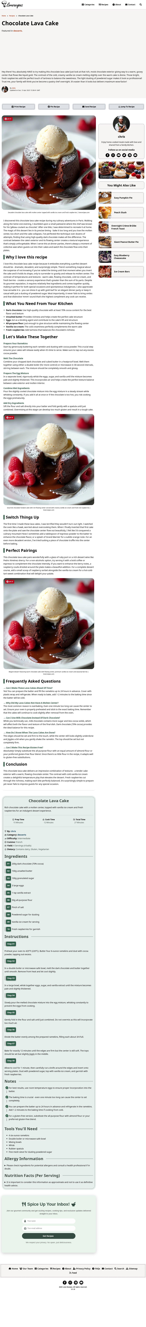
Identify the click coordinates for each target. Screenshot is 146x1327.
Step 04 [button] (11, 995)
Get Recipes (48, 1236)
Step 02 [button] (11, 961)
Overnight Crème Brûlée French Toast (123, 227)
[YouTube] (119, 155)
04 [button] (8, 885)
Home (4, 16)
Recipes (12, 16)
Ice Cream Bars (122, 271)
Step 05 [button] (11, 1012)
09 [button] (8, 921)
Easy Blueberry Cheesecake (121, 257)
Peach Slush (120, 212)
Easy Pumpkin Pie (123, 197)
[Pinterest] (130, 155)
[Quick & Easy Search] (140, 5)
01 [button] (8, 863)
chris (13, 831)
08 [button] (8, 914)
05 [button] (8, 892)
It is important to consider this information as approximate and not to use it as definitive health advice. (48, 1184)
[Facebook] (107, 155)
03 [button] (8, 878)
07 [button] (8, 907)
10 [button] (8, 929)
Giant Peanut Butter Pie (126, 242)
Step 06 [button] (11, 1029)
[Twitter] (124, 155)
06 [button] (8, 900)
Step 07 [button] (11, 1043)
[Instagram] (113, 155)
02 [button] (8, 870)
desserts (17, 30)
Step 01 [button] (11, 943)
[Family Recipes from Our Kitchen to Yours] (12, 4)
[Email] (135, 155)
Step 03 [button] (11, 978)
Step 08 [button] (11, 1060)
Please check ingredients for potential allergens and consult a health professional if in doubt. (47, 1167)
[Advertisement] (73, 51)
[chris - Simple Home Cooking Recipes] (5, 89)
